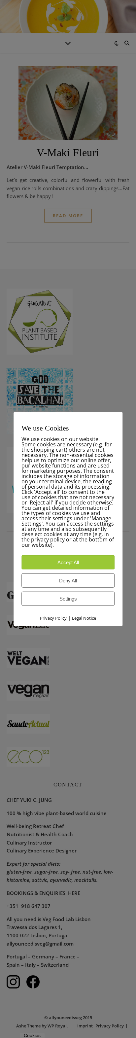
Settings (68, 599)
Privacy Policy (53, 618)
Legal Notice (84, 618)
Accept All (68, 562)
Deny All (68, 580)
